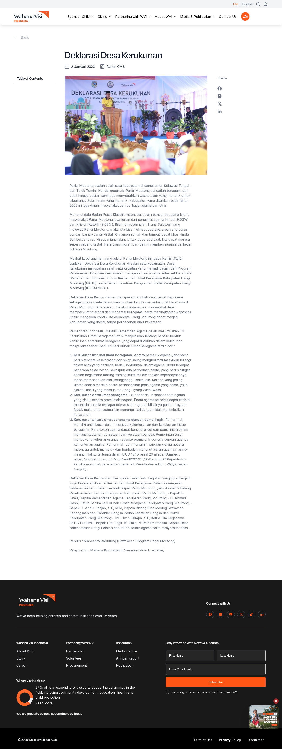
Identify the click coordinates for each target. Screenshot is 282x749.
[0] (245, 16)
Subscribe (216, 682)
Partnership (75, 651)
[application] (24, 697)
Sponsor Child (78, 16)
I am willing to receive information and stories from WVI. (204, 692)
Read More (44, 703)
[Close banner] (276, 701)
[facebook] (242, 88)
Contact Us (228, 16)
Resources (124, 642)
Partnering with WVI (131, 16)
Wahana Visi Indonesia (32, 642)
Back (25, 37)
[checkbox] (167, 692)
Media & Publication (195, 16)
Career (21, 665)
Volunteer (73, 658)
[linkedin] (242, 111)
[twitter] (242, 104)
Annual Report (127, 658)
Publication (124, 665)
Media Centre (126, 651)
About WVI (163, 16)
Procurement (76, 665)
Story (20, 658)
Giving (102, 16)
